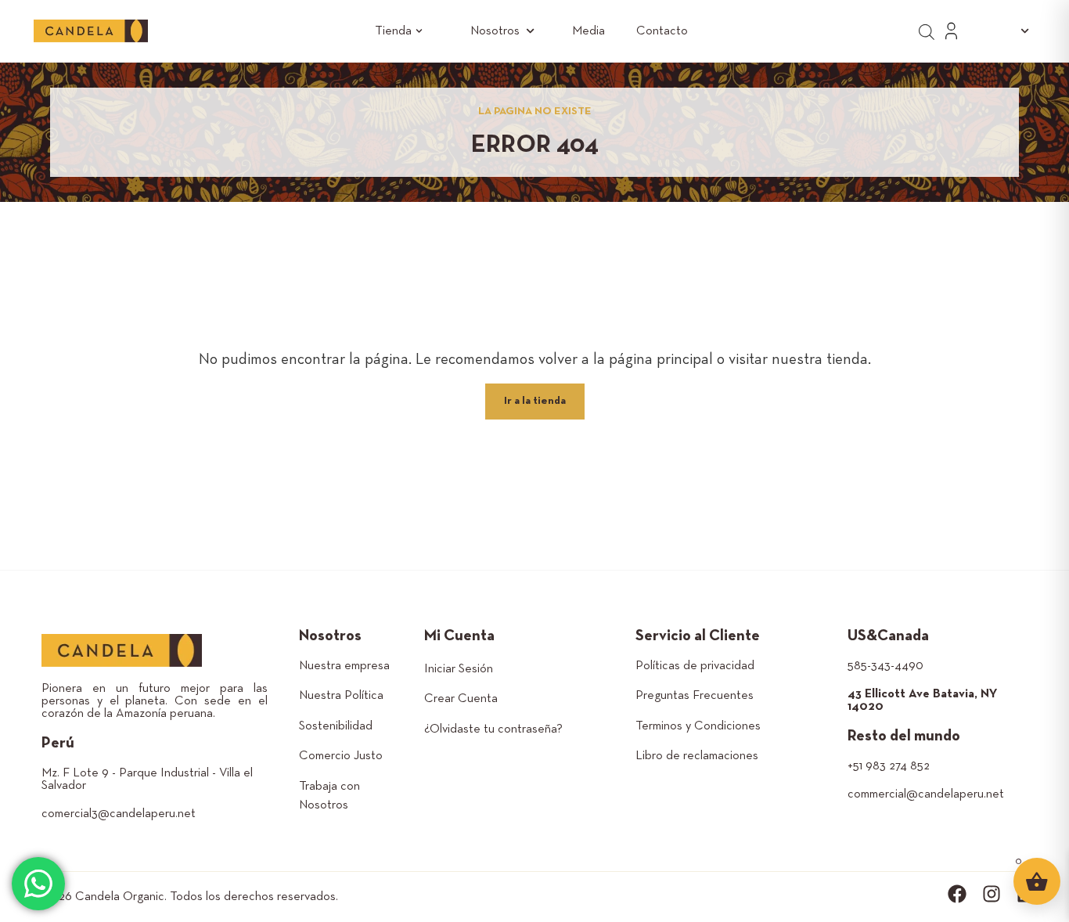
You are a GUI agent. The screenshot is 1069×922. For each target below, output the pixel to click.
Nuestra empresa (344, 666)
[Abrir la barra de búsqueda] (926, 31)
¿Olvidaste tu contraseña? (493, 729)
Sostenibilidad (336, 726)
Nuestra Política (341, 695)
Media (588, 31)
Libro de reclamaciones (696, 756)
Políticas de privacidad (694, 666)
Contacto (662, 31)
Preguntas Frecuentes (694, 695)
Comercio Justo (341, 756)
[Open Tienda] (419, 31)
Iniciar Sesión (458, 669)
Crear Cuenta (461, 698)
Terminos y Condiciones (698, 726)
